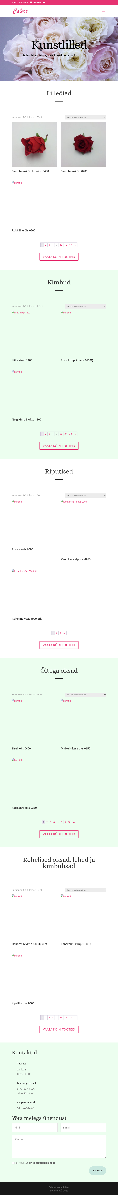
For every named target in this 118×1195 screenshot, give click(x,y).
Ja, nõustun (35, 1162)
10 (69, 822)
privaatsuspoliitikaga (42, 1162)
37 (66, 433)
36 (61, 433)
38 (70, 433)
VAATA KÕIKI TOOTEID (59, 257)
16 (66, 244)
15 (61, 244)
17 (70, 244)
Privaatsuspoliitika (59, 1187)
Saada (97, 1170)
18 (70, 1017)
